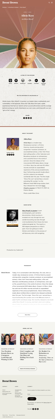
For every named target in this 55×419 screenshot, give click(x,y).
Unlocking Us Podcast (13, 7)
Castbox (36, 83)
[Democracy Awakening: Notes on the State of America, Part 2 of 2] (46, 339)
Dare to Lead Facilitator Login (18, 393)
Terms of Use (46, 402)
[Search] (49, 2)
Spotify (16, 83)
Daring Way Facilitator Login (18, 396)
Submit (32, 398)
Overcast (23, 83)
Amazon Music (43, 84)
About (3, 389)
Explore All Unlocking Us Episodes (27, 368)
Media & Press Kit (6, 391)
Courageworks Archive (18, 390)
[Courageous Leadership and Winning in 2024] (8, 339)
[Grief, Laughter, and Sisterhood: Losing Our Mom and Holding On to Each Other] (27, 339)
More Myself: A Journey (29, 210)
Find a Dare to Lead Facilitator (6, 394)
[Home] (10, 3)
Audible (30, 83)
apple (10, 83)
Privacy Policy (31, 404)
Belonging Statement (20, 415)
